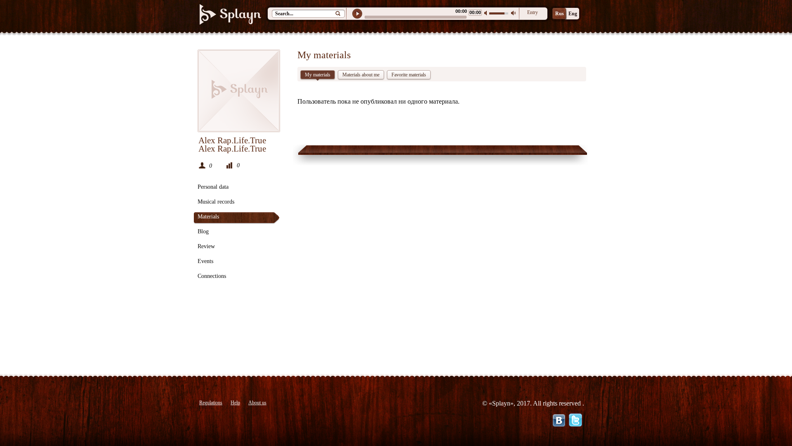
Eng (572, 14)
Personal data (213, 187)
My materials (317, 75)
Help (235, 403)
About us (257, 403)
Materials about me (361, 75)
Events (205, 261)
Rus (559, 14)
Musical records (216, 202)
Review (206, 246)
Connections (212, 276)
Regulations (210, 403)
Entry (532, 12)
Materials (208, 217)
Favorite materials (408, 75)
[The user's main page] (239, 91)
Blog (203, 231)
